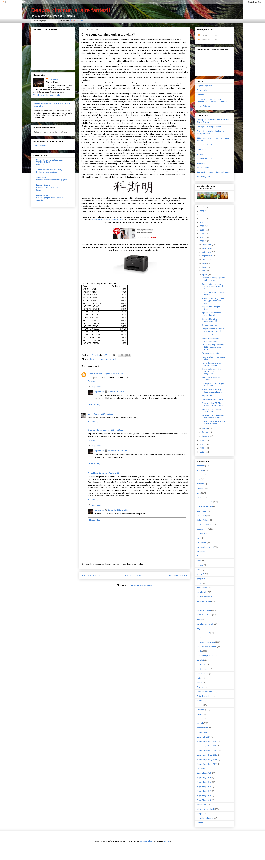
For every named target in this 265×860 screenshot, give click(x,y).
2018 (202, 234)
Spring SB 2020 (203, 737)
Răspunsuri (96, 387)
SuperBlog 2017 (204, 791)
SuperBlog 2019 (204, 800)
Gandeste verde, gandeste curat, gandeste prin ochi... (213, 300)
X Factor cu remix (209, 325)
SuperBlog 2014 (204, 777)
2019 (202, 230)
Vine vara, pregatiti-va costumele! (211, 410)
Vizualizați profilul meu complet (46, 95)
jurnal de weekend (205, 624)
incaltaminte (202, 588)
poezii (199, 682)
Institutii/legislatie (204, 615)
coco (90, 414)
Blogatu (200, 154)
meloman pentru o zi (206, 642)
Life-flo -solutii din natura (212, 399)
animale (200, 470)
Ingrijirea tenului (204, 610)
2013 (202, 448)
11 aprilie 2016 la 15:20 (113, 430)
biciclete (200, 484)
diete (199, 538)
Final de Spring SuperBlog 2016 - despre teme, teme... (213, 346)
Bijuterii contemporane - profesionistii (212, 314)
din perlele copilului (205, 547)
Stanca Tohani (39, 146)
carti (199, 493)
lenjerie (200, 628)
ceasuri (200, 497)
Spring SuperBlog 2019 (207, 759)
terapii (199, 813)
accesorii (201, 466)
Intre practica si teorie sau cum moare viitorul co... (213, 416)
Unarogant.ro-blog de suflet (209, 127)
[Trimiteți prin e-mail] (119, 355)
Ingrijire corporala (204, 597)
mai (204, 271)
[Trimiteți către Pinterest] (129, 355)
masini (199, 637)
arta (198, 479)
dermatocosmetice (205, 524)
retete (199, 700)
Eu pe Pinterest (203, 106)
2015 (202, 441)
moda (199, 651)
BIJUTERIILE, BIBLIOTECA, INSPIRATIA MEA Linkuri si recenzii (212, 100)
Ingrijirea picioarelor (205, 606)
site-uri (113, 359)
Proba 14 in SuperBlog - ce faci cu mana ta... (213, 422)
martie (205, 428)
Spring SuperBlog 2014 (207, 741)
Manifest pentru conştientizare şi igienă (52, 180)
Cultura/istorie (203, 520)
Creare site (201, 163)
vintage (200, 823)
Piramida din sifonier (210, 353)
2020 (202, 226)
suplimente (201, 805)
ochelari (200, 660)
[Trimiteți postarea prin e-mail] (114, 355)
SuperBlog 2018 (204, 795)
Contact (200, 95)
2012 (202, 452)
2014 (202, 444)
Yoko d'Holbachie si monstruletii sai (210, 339)
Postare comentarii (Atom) (141, 585)
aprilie (205, 274)
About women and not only (49, 170)
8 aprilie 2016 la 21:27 (118, 392)
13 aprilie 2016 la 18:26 (118, 510)
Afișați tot (70, 204)
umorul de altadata (205, 818)
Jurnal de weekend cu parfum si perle (211, 364)
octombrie (206, 252)
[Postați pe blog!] (121, 355)
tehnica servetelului (205, 809)
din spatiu (201, 551)
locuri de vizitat (203, 633)
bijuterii (200, 488)
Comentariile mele (205, 506)
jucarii (199, 619)
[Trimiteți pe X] (124, 355)
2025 (202, 211)
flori (198, 569)
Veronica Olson (146, 841)
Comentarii (205, 39)
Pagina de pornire (134, 575)
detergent (201, 533)
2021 (202, 222)
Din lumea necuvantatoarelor (47, 172)
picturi (199, 678)
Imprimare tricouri (204, 158)
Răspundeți (93, 381)
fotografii (200, 574)
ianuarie (206, 436)
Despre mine (202, 90)
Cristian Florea (95, 430)
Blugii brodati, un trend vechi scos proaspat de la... (213, 286)
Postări (203, 35)
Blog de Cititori (43, 185)
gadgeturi (104, 359)
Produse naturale (204, 692)
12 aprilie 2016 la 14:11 (109, 473)
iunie (204, 267)
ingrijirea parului (204, 601)
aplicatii (200, 475)
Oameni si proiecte (205, 655)
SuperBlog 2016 (204, 786)
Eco (198, 556)
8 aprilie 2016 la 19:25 (113, 373)
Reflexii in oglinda (204, 696)
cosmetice (201, 515)
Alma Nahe (93, 473)
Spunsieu (99, 392)
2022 (202, 219)
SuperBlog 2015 (204, 782)
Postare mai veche (178, 575)
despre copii (202, 529)
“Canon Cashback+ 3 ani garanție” (108, 219)
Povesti (200, 687)
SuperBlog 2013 (204, 773)
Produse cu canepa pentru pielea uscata (213, 279)
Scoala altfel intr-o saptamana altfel (210, 320)
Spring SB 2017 (203, 732)
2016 (202, 241)
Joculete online (203, 167)
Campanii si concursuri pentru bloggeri (213, 172)
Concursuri (201, 511)
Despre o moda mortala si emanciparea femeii (213, 330)
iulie (204, 263)
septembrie (207, 256)
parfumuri (201, 664)
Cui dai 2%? (202, 149)
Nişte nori (40, 164)
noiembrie (206, 248)
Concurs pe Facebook (211, 335)
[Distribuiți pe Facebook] (126, 355)
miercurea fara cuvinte (206, 646)
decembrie (207, 244)
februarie (206, 432)
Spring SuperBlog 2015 (207, 746)
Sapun (199, 714)
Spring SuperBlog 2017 (207, 755)
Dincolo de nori (95, 373)
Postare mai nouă (90, 575)
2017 (202, 237)
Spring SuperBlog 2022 (207, 764)
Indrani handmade (205, 145)
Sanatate (201, 710)
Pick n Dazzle (203, 673)
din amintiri (94, 359)
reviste (200, 705)
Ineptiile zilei (207, 395)
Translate (79, 21)
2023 (202, 215)
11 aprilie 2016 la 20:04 (118, 451)
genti (199, 583)
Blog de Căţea (43, 195)
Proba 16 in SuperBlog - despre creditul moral (212, 390)
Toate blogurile (203, 176)
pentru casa (202, 669)
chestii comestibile (205, 502)
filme (199, 561)
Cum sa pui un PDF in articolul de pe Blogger (212, 404)
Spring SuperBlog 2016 (207, 750)
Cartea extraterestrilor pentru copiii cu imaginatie (211, 371)
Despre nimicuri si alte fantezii (70, 10)
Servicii (200, 719)
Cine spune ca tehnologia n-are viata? (213, 384)
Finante (200, 565)
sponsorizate (202, 728)
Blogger (167, 841)
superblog (201, 768)
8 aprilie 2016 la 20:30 (103, 414)
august (205, 259)
